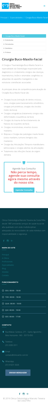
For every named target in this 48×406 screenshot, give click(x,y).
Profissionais (7, 261)
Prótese (8, 52)
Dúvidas (5, 272)
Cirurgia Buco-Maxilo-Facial (15, 36)
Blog (4, 268)
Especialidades (16, 17)
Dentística (8, 48)
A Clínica (5, 258)
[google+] (12, 241)
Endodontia (9, 40)
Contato (5, 275)
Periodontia (9, 44)
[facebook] (3, 241)
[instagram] (7, 241)
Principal (4, 17)
